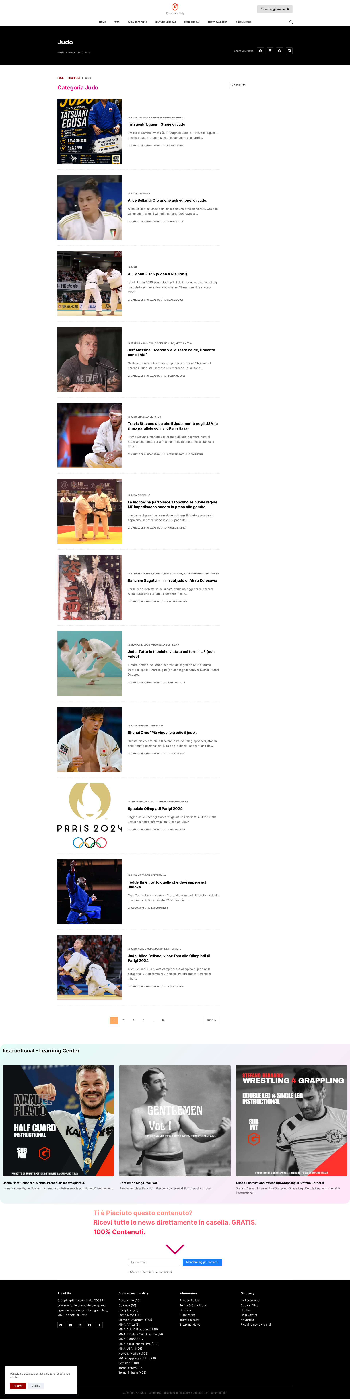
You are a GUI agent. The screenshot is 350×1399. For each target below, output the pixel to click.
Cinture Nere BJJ (165, 22)
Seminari (156, 117)
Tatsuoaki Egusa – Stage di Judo (156, 124)
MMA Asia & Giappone (133, 1329)
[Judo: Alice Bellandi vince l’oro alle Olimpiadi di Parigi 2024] (89, 967)
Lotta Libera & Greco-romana (169, 801)
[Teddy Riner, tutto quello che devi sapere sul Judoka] (89, 891)
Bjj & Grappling (137, 22)
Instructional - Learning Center (41, 1051)
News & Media (184, 343)
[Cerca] (291, 22)
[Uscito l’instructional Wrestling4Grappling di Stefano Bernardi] (291, 1120)
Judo (134, 117)
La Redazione (250, 1300)
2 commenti (196, 454)
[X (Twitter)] (270, 50)
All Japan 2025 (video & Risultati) (157, 274)
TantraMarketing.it (215, 1392)
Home (102, 22)
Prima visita (188, 1315)
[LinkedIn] (289, 50)
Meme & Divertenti (131, 1320)
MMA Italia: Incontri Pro (134, 1344)
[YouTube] (89, 1325)
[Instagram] (80, 1325)
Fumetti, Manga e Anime (167, 573)
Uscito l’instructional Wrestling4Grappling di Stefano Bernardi (280, 1183)
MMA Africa (126, 1324)
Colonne (124, 1305)
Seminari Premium (173, 117)
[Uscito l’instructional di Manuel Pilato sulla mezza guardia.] (58, 1120)
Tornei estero (127, 1368)
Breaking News (190, 1324)
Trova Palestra (218, 22)
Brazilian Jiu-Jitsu (142, 343)
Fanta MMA (126, 1315)
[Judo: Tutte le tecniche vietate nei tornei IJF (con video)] (89, 663)
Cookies (185, 1310)
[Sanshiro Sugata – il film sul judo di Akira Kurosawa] (89, 587)
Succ (210, 1020)
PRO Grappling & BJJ (132, 1358)
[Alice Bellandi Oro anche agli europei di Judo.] (89, 207)
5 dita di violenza (141, 573)
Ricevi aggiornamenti (275, 9)
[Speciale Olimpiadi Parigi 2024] (89, 815)
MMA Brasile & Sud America (137, 1334)
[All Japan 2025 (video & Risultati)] (89, 283)
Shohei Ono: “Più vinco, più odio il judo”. (162, 732)
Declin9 (36, 1385)
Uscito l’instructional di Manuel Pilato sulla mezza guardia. (44, 1183)
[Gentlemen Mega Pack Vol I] (175, 1120)
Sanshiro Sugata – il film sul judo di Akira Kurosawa (172, 580)
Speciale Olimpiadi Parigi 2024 (155, 808)
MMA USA (125, 1348)
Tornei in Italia (128, 1372)
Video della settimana (205, 573)
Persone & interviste (150, 725)
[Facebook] (260, 50)
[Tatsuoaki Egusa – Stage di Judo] (89, 131)
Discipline (144, 117)
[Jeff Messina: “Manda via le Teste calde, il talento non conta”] (89, 359)
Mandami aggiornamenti (202, 1262)
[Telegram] (99, 1325)
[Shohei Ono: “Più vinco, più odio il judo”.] (89, 739)
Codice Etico (249, 1305)
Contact (246, 1310)
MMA (117, 22)
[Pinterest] (279, 50)
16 (163, 1020)
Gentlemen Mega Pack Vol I (138, 1183)
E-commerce (243, 22)
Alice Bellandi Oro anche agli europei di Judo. (167, 200)
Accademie (126, 1300)
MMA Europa (127, 1339)
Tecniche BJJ (192, 22)
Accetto (18, 1385)
